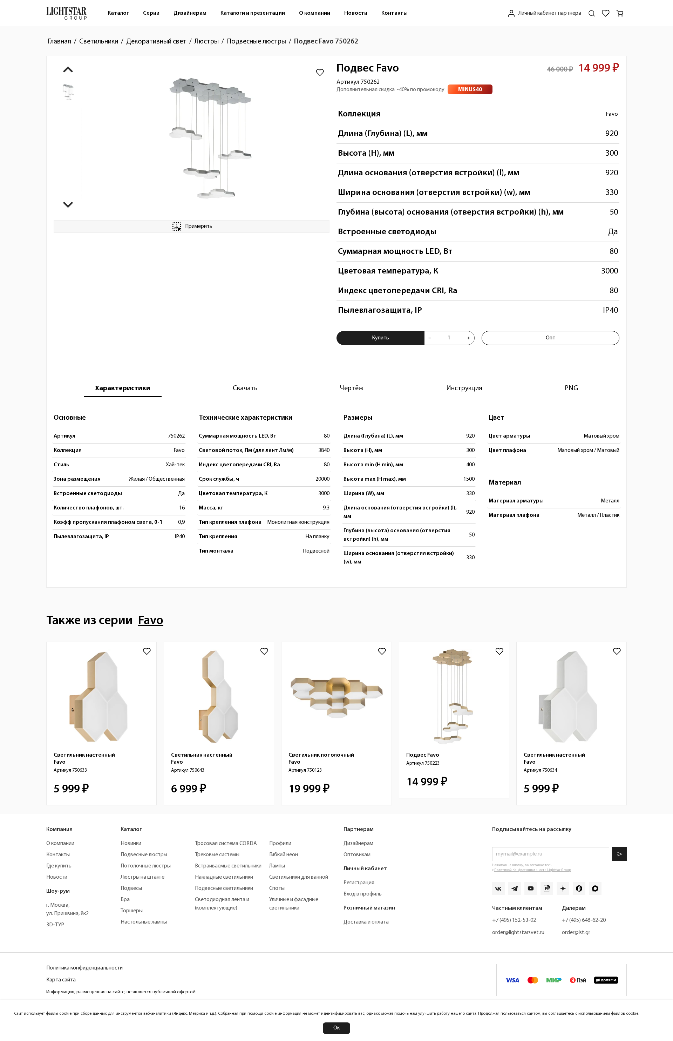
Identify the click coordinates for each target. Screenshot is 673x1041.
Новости (355, 13)
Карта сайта (61, 980)
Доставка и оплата (366, 922)
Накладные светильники (224, 877)
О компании (314, 13)
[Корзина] (620, 13)
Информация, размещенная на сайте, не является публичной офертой (121, 992)
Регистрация (359, 883)
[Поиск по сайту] (592, 13)
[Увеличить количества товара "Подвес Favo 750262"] (468, 338)
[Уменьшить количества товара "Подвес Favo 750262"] (429, 338)
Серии (151, 13)
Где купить (59, 866)
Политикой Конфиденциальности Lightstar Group (532, 870)
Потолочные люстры (146, 866)
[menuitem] (118, 13)
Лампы (277, 866)
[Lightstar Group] (66, 13)
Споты (277, 888)
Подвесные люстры (144, 855)
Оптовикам (357, 855)
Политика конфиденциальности (84, 968)
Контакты (394, 13)
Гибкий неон (283, 855)
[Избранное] (606, 13)
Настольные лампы (144, 922)
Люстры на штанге (142, 877)
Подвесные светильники (224, 888)
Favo (612, 114)
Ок (336, 1028)
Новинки (131, 843)
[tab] (123, 388)
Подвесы (131, 888)
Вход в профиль (363, 894)
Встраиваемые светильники (228, 866)
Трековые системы (217, 855)
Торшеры (132, 911)
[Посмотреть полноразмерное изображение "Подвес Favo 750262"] (209, 138)
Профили (280, 843)
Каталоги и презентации (252, 13)
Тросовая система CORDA (226, 843)
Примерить (198, 226)
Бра (125, 900)
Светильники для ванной (298, 877)
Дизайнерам (190, 13)
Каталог (118, 13)
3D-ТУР (55, 925)
